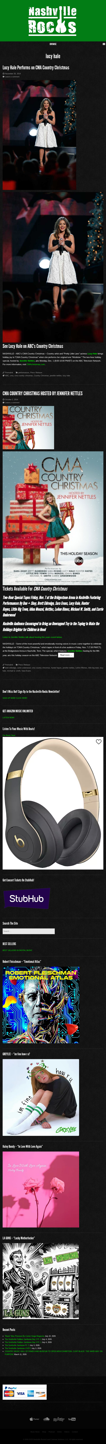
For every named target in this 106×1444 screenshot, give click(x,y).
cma (11, 376)
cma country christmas (23, 376)
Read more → (66, 655)
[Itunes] (34, 1420)
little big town (93, 668)
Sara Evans (26, 671)
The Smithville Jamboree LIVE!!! (18, 1348)
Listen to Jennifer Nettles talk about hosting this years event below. (32, 637)
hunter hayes (56, 668)
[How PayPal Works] (25, 1399)
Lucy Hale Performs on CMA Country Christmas (36, 68)
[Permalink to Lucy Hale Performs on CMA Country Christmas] (53, 135)
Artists (59, 1432)
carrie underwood (24, 668)
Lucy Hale (92, 353)
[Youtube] (72, 1420)
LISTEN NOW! (8, 718)
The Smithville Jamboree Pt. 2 (17, 1345)
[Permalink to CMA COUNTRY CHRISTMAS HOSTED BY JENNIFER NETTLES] (53, 427)
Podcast (52, 1432)
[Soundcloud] (46, 1420)
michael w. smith (13, 671)
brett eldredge (10, 668)
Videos (66, 1432)
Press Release (36, 373)
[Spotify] (59, 1420)
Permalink (9, 373)
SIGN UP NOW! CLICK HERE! (15, 698)
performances (23, 373)
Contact (75, 1432)
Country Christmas (41, 376)
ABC (7, 376)
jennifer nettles (56, 376)
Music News (35, 1432)
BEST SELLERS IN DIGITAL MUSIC (17, 950)
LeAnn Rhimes (81, 668)
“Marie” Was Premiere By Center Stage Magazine (24, 1336)
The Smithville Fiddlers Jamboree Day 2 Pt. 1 (23, 1342)
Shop (44, 1432)
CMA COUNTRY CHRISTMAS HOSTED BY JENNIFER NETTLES (43, 393)
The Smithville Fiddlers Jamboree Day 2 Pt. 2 (23, 1339)
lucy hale (66, 376)
